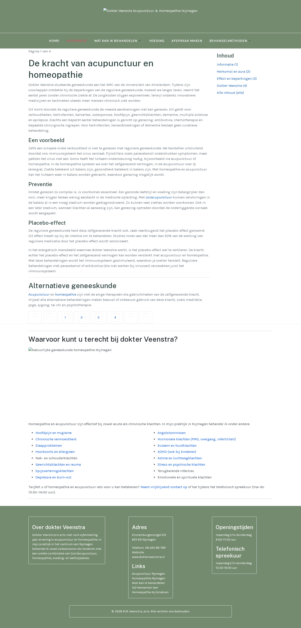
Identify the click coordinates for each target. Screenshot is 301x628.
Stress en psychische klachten (181, 464)
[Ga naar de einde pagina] (146, 314)
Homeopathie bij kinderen (150, 592)
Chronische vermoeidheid (55, 439)
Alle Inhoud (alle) (230, 93)
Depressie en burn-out (53, 477)
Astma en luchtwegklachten (180, 458)
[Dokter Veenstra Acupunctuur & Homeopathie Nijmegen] (150, 18)
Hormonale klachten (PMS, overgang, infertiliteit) (197, 439)
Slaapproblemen (48, 445)
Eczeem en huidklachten (177, 445)
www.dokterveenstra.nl (148, 557)
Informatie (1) (227, 64)
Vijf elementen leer (145, 587)
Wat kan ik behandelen (148, 583)
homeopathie (65, 294)
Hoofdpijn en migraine (53, 433)
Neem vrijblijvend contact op (164, 487)
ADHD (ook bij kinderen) (177, 452)
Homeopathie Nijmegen (148, 578)
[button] (118, 40)
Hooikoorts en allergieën (55, 452)
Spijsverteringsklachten (54, 471)
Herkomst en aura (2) (233, 71)
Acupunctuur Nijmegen (148, 574)
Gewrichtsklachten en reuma (58, 464)
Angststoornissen (172, 433)
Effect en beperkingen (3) (237, 78)
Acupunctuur (39, 294)
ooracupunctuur (159, 197)
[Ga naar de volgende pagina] (131, 314)
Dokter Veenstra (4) (232, 85)
